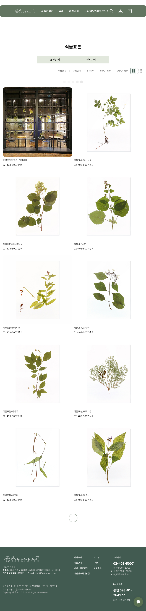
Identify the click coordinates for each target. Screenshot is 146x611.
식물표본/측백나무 (83, 411)
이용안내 (78, 562)
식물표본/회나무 (10, 411)
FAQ (96, 562)
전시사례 (91, 60)
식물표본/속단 (80, 244)
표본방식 (55, 60)
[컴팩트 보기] (140, 71)
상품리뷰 (97, 568)
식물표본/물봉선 (82, 495)
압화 (61, 11)
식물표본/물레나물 (11, 327)
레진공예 (74, 11)
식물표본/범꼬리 (10, 495)
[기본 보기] (133, 71)
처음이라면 (47, 11)
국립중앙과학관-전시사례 (15, 160)
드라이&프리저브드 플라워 (99, 11)
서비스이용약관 (81, 568)
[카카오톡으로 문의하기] (138, 602)
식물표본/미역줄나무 (13, 244)
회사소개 (78, 557)
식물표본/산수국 (82, 327)
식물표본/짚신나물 (83, 160)
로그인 (97, 557)
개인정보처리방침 (82, 573)
